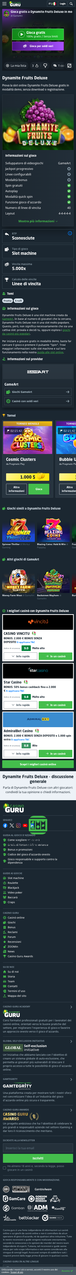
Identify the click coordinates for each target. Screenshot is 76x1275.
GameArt (7, 319)
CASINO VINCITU (17, 633)
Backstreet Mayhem (49, 597)
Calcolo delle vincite (24, 279)
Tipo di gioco (20, 249)
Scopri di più (17, 1272)
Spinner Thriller (16, 546)
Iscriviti (38, 1158)
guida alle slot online (50, 352)
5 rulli (18, 300)
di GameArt (17, 15)
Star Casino (13, 682)
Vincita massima (22, 264)
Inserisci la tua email (17, 1145)
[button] (70, 233)
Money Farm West (18, 595)
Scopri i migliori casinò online (38, 764)
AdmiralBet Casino (19, 731)
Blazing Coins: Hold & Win (52, 546)
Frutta (7, 300)
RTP (14, 233)
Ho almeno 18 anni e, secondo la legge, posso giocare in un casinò (35, 1167)
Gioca (39, 489)
